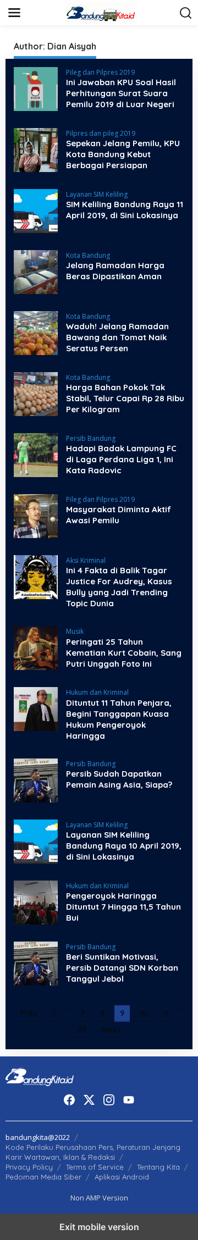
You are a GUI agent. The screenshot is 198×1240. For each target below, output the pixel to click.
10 (143, 1013)
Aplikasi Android (122, 1176)
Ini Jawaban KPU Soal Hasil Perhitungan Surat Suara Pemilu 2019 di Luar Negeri (121, 93)
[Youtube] (129, 1100)
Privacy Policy (29, 1166)
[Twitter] (89, 1100)
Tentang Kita (158, 1166)
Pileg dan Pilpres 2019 (100, 72)
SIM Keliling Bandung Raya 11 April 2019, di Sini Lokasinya (124, 209)
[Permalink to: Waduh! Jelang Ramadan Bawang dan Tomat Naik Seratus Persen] (36, 332)
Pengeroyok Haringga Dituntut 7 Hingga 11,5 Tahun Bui (123, 906)
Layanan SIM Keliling (97, 194)
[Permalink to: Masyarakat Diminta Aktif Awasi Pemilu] (36, 515)
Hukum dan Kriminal (97, 692)
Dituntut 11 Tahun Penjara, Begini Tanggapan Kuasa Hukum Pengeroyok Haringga (119, 719)
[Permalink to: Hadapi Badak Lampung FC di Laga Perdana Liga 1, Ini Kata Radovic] (36, 454)
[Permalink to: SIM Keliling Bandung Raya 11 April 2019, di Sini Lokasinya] (36, 210)
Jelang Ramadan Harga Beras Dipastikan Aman (115, 270)
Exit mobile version (99, 1226)
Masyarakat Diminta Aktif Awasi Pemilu (118, 514)
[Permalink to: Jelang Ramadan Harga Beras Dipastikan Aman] (36, 271)
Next (111, 1029)
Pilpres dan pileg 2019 (100, 133)
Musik (75, 631)
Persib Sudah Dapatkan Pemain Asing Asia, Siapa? (119, 779)
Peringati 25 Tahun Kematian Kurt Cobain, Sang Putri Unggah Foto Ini (124, 652)
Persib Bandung (91, 438)
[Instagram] (109, 1100)
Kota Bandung (88, 255)
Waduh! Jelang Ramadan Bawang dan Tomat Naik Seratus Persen (117, 337)
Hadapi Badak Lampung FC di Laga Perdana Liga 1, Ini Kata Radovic (121, 459)
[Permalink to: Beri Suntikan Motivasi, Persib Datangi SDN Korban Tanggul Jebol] (36, 962)
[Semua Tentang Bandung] (101, 12)
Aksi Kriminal (86, 560)
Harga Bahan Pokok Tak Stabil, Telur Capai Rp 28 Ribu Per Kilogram (125, 398)
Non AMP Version (99, 1198)
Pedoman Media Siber (43, 1176)
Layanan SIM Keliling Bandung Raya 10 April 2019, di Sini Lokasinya (124, 845)
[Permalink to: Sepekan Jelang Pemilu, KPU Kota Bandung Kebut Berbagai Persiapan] (36, 149)
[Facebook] (69, 1100)
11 (165, 1013)
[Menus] (14, 12)
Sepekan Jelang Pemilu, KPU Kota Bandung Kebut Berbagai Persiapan (123, 154)
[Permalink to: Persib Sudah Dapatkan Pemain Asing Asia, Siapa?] (36, 779)
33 (82, 1029)
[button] (186, 13)
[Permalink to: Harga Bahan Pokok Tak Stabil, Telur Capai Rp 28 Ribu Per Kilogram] (36, 393)
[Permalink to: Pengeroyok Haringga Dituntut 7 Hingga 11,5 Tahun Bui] (36, 901)
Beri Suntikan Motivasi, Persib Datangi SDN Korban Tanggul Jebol (122, 967)
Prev (28, 1013)
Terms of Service (95, 1166)
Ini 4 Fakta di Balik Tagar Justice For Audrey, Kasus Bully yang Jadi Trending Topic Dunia (119, 586)
